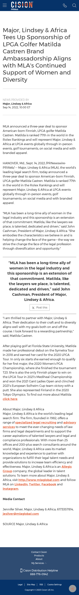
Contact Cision (39, 552)
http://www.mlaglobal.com (39, 480)
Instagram (10, 489)
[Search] (74, 5)
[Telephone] (65, 5)
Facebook (49, 484)
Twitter (34, 484)
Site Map (31, 584)
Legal (20, 584)
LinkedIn (21, 484)
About (39, 559)
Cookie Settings (54, 584)
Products (39, 555)
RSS (41, 584)
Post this (41, 307)
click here (10, 399)
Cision (44, 590)
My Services (37, 563)
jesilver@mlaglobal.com (21, 514)
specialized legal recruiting (35, 422)
